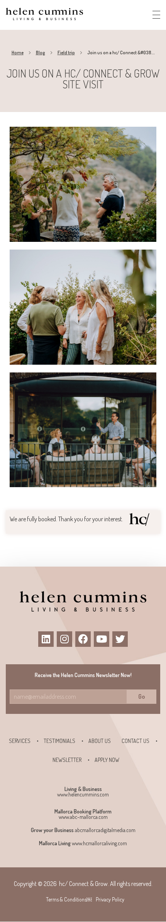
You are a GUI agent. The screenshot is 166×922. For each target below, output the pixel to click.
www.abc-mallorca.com (83, 816)
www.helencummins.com (83, 794)
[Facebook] (83, 639)
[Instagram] (64, 639)
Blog (40, 52)
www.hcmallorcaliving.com (99, 843)
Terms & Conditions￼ (69, 899)
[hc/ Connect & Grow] (44, 14)
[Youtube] (101, 639)
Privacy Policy (110, 899)
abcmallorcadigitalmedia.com (105, 830)
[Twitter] (120, 639)
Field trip (66, 52)
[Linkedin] (46, 639)
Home (18, 52)
